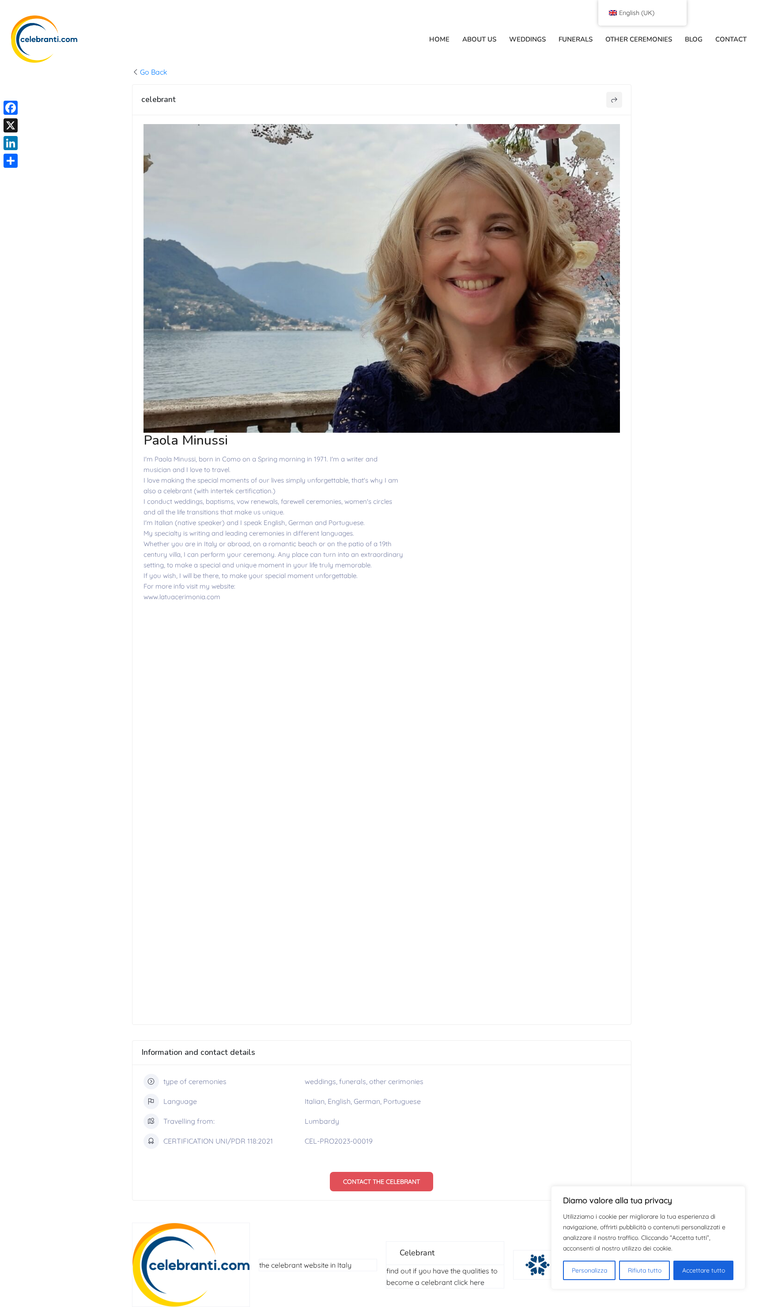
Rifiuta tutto (644, 1270)
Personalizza (589, 1270)
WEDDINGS (527, 39)
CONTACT (731, 39)
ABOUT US (479, 39)
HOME (439, 39)
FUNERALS (576, 39)
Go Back (153, 72)
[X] (10, 125)
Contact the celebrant (381, 1182)
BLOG (694, 39)
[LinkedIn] (10, 143)
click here (469, 1282)
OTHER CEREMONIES (638, 39)
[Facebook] (10, 108)
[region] (648, 1237)
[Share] (10, 161)
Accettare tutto (703, 1270)
